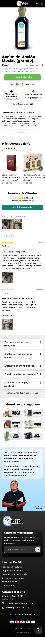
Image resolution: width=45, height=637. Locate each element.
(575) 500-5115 (23, 608)
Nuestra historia (9, 582)
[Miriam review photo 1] (7, 324)
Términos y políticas (22, 628)
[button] (38, 630)
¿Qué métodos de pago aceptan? (17, 384)
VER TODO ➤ (9, 149)
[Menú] (2, 3)
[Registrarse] (37, 549)
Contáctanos (32, 393)
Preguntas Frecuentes (12, 571)
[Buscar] (37, 3)
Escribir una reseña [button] (22, 207)
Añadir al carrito (24, 77)
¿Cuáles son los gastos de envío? (18, 356)
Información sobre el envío (14, 574)
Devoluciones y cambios (13, 578)
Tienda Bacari (25, 632)
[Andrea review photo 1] (7, 277)
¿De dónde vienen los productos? (16, 344)
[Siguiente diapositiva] (40, 168)
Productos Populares (12, 567)
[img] (7, 242)
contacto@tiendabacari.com (19, 603)
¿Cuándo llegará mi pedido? (19, 365)
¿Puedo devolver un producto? (21, 374)
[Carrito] (42, 3)
